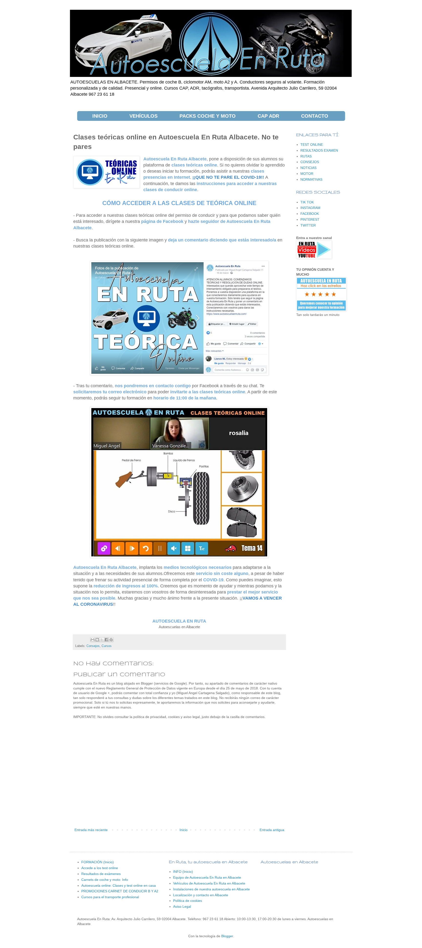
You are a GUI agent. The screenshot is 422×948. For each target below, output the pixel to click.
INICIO (99, 116)
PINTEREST (309, 219)
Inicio (183, 830)
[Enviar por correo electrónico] (92, 639)
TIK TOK (307, 202)
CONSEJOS (309, 162)
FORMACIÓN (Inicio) (97, 862)
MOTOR (306, 174)
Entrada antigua (272, 830)
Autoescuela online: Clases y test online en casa (118, 885)
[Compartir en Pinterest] (111, 639)
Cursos (107, 646)
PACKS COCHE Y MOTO (207, 116)
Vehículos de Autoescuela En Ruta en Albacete (209, 883)
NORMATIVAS (311, 179)
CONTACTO (314, 116)
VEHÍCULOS (143, 116)
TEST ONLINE (311, 144)
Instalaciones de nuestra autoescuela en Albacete (211, 889)
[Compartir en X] (101, 639)
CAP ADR (268, 116)
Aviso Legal (182, 906)
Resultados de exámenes (101, 874)
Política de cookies (187, 901)
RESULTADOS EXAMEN (319, 150)
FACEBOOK (309, 214)
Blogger (227, 936)
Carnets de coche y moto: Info (104, 880)
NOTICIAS (308, 168)
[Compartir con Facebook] (106, 639)
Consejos (93, 646)
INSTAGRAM (310, 208)
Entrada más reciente (91, 830)
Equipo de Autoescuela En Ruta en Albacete (207, 877)
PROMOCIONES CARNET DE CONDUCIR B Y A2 (119, 891)
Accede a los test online (99, 868)
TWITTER (308, 225)
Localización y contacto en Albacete (200, 895)
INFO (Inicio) (183, 872)
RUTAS (306, 156)
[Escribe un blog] (97, 639)
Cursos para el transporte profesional (110, 897)
